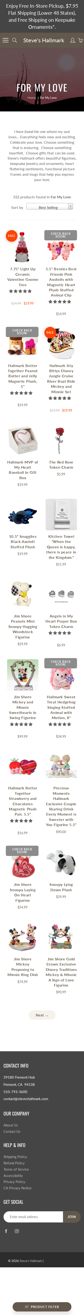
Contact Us (12, 1131)
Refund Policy (14, 1163)
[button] (20, 291)
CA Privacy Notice (18, 1188)
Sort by (17, 207)
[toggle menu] (5, 40)
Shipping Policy (15, 1157)
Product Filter (45, 1307)
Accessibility (13, 1176)
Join (72, 1217)
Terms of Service (16, 1169)
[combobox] (49, 206)
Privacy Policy (14, 1182)
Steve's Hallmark (43, 40)
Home (32, 98)
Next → (42, 1015)
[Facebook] (6, 1231)
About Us (11, 1125)
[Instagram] (17, 1231)
